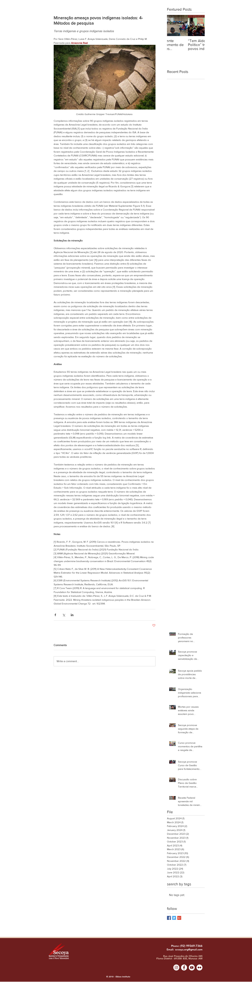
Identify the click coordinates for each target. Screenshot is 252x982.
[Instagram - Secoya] (176, 967)
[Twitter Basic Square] (174, 918)
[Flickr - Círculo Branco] (199, 967)
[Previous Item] (172, 25)
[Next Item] (199, 25)
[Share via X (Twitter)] (63, 614)
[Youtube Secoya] (192, 967)
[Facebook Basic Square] (169, 918)
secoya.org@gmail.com (188, 949)
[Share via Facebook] (55, 614)
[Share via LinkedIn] (72, 614)
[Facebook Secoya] (184, 967)
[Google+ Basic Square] (179, 918)
